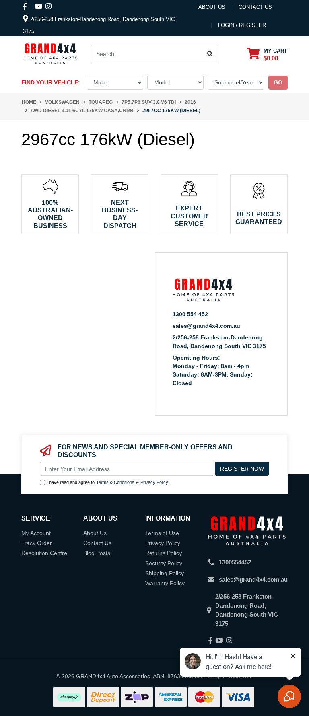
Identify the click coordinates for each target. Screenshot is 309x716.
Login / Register (242, 25)
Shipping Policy (164, 573)
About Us (211, 7)
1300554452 (235, 562)
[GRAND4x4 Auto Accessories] (50, 53)
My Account (36, 533)
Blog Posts (96, 553)
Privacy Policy (154, 482)
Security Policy (163, 563)
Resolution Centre (44, 553)
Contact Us (97, 543)
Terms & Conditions (115, 482)
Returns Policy (163, 553)
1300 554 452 (190, 314)
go (278, 82)
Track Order (36, 543)
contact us (255, 7)
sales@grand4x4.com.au (206, 326)
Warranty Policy (165, 583)
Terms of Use (162, 533)
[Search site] (210, 54)
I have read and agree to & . (108, 482)
